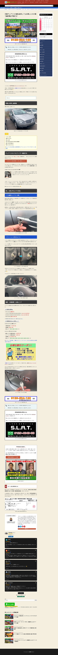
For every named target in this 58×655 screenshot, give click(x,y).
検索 (36, 600)
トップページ (19, 0)
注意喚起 (23, 2)
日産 (25, 9)
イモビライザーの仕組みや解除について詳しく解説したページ (16, 160)
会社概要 (26, 0)
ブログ (23, 0)
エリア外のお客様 (45, 2)
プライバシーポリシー (21, 3)
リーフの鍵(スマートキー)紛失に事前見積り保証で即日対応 (25, 633)
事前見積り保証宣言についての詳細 (13, 457)
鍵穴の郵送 (19, 2)
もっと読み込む (21, 593)
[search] (52, 6)
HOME (6, 9)
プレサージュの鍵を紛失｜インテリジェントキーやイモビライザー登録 (25, 616)
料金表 (29, 0)
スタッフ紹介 (33, 0)
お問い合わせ (42, 0)
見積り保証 (46, 0)
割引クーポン (27, 2)
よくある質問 (38, 0)
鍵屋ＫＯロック (31, 651)
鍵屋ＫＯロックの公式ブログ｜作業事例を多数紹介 (14, 9)
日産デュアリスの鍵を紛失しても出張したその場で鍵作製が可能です (35, 9)
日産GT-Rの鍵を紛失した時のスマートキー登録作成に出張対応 (25, 628)
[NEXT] (51, 17)
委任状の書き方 (32, 2)
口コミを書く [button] (11, 536)
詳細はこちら (26, 528)
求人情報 (40, 2)
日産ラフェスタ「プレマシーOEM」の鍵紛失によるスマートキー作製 (25, 622)
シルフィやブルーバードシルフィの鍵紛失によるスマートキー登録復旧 (25, 641)
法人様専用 (36, 2)
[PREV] (40, 17)
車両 (23, 9)
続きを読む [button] (7, 546)
